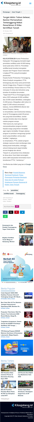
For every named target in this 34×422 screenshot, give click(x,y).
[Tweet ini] (11, 212)
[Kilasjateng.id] (10, 3)
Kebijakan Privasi (14, 412)
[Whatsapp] (5, 216)
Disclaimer (30, 414)
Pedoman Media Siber (26, 412)
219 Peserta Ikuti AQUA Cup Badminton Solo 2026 (25, 374)
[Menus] (30, 3)
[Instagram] (17, 206)
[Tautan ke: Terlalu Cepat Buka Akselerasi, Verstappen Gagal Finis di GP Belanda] (25, 384)
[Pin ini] (16, 212)
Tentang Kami (4, 412)
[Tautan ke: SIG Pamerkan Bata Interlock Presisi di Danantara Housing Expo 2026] (8, 367)
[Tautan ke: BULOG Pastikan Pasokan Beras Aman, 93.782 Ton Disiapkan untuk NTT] (8, 384)
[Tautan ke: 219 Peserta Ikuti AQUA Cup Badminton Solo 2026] (25, 367)
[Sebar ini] (5, 212)
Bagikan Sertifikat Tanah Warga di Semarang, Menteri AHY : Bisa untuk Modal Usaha (8, 241)
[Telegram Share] (22, 212)
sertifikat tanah (9, 193)
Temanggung (20, 193)
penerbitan (14, 190)
